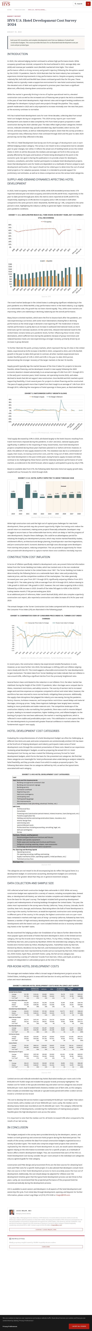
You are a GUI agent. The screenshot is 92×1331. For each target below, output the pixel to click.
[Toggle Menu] (88, 4)
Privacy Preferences (10, 1326)
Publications (20, 9)
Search (79, 4)
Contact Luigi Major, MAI (46, 1229)
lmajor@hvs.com (56, 1225)
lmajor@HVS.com (63, 1195)
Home (9, 9)
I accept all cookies (79, 1326)
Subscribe (46, 1246)
